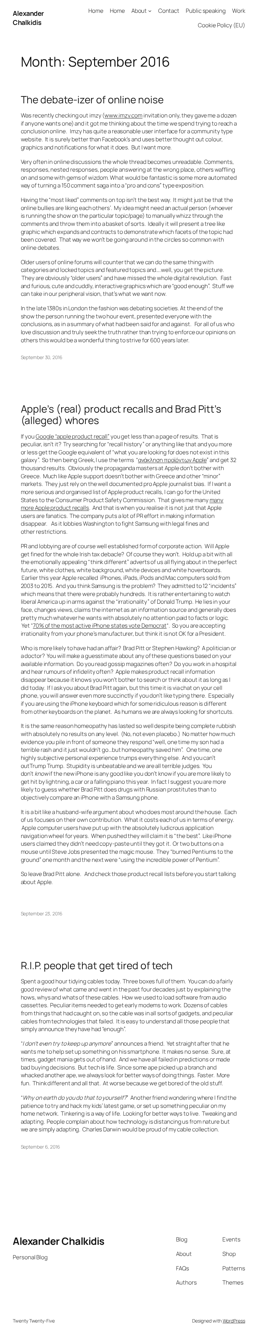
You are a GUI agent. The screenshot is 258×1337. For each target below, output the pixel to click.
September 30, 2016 (41, 357)
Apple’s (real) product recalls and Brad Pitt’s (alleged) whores (121, 414)
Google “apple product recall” (73, 436)
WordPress (234, 1320)
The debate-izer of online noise (92, 99)
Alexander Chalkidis (28, 18)
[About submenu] (150, 10)
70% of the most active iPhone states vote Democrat (100, 625)
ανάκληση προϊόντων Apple (172, 460)
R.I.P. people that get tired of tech (97, 965)
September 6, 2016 (40, 1147)
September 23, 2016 (41, 913)
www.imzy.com (123, 115)
